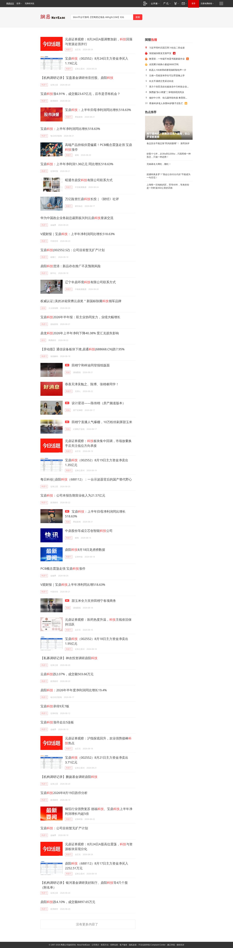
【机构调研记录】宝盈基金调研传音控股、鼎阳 (76, 78)
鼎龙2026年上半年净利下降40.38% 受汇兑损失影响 (79, 333)
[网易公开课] (155, 3)
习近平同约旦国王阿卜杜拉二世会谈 (167, 47)
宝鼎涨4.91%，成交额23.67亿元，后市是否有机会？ (80, 94)
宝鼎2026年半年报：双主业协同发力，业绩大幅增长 (80, 317)
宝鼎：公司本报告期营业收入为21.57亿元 (72, 495)
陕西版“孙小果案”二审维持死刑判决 (166, 92)
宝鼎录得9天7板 (54, 706)
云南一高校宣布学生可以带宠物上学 (167, 75)
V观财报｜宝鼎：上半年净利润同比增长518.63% (77, 234)
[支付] (176, 3)
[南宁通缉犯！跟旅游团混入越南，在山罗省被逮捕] (169, 128)
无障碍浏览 (29, 3)
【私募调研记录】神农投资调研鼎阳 (68, 658)
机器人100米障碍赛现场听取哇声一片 (167, 69)
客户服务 (123, 945)
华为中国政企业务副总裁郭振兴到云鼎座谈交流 (76, 218)
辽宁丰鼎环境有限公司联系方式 (90, 282)
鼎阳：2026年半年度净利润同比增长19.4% (73, 690)
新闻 (43, 308)
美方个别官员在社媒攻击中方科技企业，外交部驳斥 (169, 86)
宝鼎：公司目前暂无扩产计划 (64, 828)
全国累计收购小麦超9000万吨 (164, 64)
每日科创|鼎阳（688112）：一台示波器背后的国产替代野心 (86, 479)
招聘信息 (114, 945)
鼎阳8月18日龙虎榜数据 (85, 549)
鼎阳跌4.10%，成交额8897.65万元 (67, 902)
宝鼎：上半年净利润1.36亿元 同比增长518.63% (76, 164)
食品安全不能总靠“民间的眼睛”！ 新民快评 (168, 143)
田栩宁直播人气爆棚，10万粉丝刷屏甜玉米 (101, 422)
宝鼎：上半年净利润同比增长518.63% (70, 129)
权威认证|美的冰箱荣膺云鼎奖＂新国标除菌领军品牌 (80, 301)
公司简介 (95, 945)
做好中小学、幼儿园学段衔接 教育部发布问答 (169, 97)
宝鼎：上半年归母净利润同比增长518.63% (98, 110)
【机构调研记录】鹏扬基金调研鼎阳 (68, 777)
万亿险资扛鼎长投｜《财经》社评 (92, 199)
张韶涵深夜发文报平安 (160, 53)
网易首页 (10, 3)
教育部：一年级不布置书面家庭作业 (167, 58)
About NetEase (83, 945)
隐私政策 (133, 945)
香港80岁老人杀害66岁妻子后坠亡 (166, 103)
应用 (18, 3)
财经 (43, 340)
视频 (68, 372)
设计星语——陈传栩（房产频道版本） (98, 403)
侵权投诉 (180, 945)
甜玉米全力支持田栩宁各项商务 (93, 600)
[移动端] (145, 3)
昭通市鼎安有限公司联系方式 (89, 180)
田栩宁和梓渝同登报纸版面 (90, 365)
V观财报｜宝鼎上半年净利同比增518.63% (72, 584)
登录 (193, 3)
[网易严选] (166, 3)
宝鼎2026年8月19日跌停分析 (63, 793)
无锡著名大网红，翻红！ (159, 164)
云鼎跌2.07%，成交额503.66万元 (67, 674)
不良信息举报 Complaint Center (151, 945)
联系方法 (105, 945)
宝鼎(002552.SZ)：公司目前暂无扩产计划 (72, 250)
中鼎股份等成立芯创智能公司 (89, 531)
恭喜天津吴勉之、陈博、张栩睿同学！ (92, 384)
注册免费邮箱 (206, 3)
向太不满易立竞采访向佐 (161, 80)
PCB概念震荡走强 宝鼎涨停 (62, 568)
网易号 (69, 49)
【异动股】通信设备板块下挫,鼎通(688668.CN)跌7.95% (82, 349)
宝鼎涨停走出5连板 (57, 722)
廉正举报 (171, 945)
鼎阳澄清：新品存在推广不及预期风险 (70, 266)
